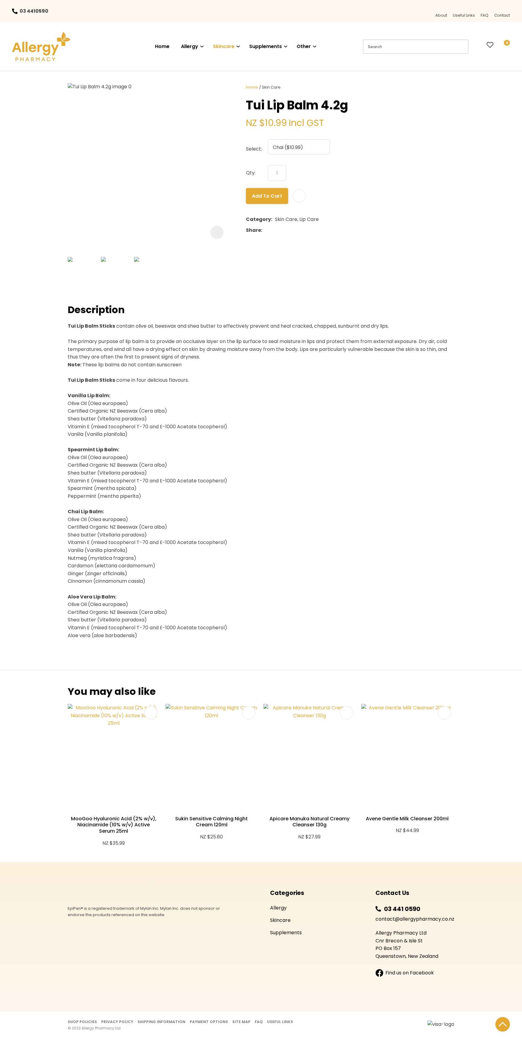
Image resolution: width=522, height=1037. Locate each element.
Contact (502, 15)
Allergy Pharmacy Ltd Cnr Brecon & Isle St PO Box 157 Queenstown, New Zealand (406, 944)
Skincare (223, 46)
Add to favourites (150, 712)
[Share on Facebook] (266, 230)
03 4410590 (34, 11)
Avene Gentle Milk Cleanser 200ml (407, 818)
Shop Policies (82, 1021)
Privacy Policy (117, 1021)
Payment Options (209, 1021)
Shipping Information (161, 1021)
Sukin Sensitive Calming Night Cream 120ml (211, 821)
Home (162, 46)
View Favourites (490, 45)
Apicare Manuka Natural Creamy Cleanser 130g (309, 821)
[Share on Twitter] (274, 230)
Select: (254, 148)
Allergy (189, 46)
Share (253, 230)
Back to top (502, 1024)
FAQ (484, 15)
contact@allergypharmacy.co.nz (414, 918)
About (441, 15)
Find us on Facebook (409, 972)
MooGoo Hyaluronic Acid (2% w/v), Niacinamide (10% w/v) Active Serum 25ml (113, 825)
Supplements (265, 46)
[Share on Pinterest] (293, 230)
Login (478, 45)
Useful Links (464, 15)
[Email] (283, 230)
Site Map (241, 1021)
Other (304, 46)
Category (258, 219)
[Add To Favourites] (299, 196)
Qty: (251, 172)
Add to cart (267, 196)
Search (461, 46)
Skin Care (271, 87)
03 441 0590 (402, 909)
